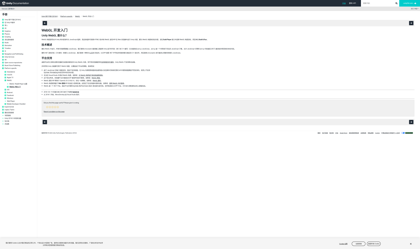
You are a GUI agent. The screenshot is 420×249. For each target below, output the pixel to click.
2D (5, 28)
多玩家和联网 (9, 40)
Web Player (11, 101)
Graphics (8, 31)
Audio (7, 42)
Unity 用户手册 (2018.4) (13, 20)
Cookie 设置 (343, 244)
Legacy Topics (9, 110)
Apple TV (10, 77)
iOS (8, 90)
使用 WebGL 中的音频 (116, 83)
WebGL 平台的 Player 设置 (18, 84)
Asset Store (343, 133)
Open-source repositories (13, 62)
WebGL (9, 80)
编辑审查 (76, 92)
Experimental (9, 107)
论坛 (336, 133)
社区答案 (325, 133)
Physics (7, 34)
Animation (8, 45)
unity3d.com (408, 3)
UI (5, 51)
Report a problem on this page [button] (54, 111)
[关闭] (411, 243)
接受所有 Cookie (374, 244)
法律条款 (363, 133)
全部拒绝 (359, 244)
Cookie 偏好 (409, 133)
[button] (47, 107)
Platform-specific (11, 68)
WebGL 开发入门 (15, 87)
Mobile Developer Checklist (16, 104)
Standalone (11, 72)
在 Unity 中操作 (10, 22)
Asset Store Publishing (12, 65)
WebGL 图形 (97, 80)
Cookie (377, 133)
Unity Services (9, 57)
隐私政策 (371, 133)
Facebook (10, 95)
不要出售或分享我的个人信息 (390, 133)
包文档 (7, 121)
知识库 (331, 133)
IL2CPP (92, 53)
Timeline (8, 48)
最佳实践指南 (9, 112)
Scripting (8, 37)
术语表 (7, 124)
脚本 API (352, 3)
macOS (9, 75)
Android (9, 92)
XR (6, 60)
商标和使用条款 (354, 133)
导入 (6, 25)
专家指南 (8, 115)
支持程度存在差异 (107, 62)
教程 (319, 133)
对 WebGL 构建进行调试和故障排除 (91, 75)
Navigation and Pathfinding (14, 54)
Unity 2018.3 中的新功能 (13, 118)
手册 (344, 3)
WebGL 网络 (96, 78)
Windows (10, 98)
